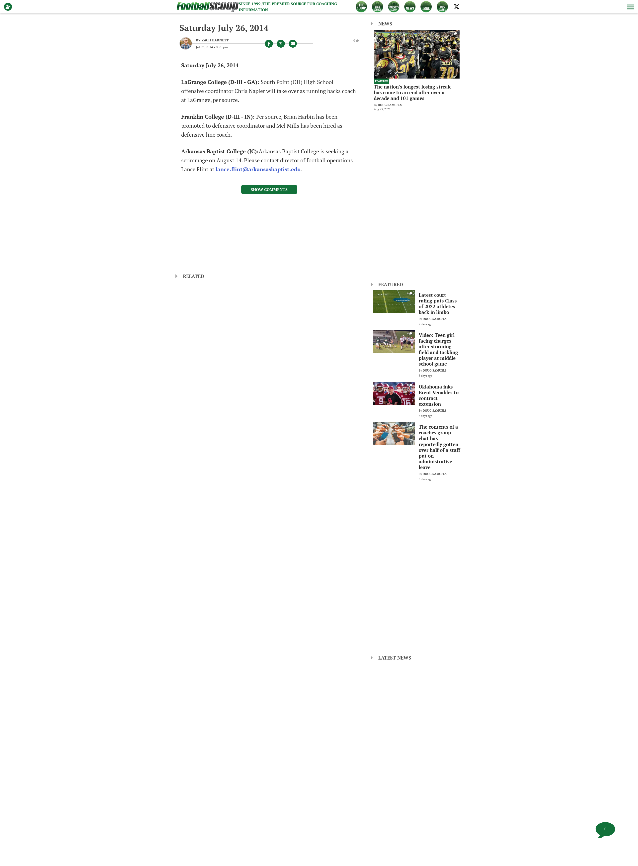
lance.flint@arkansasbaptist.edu (258, 169)
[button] (630, 6)
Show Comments (269, 189)
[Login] (9, 7)
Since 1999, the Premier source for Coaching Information (288, 6)
